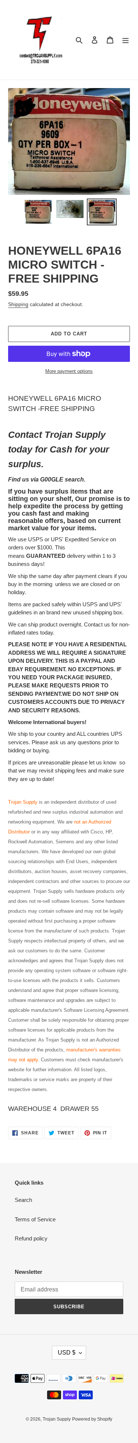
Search (23, 1200)
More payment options (69, 371)
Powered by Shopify (92, 1419)
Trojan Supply (57, 1419)
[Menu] (125, 40)
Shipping (18, 304)
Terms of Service (35, 1219)
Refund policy (31, 1238)
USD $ (66, 1352)
